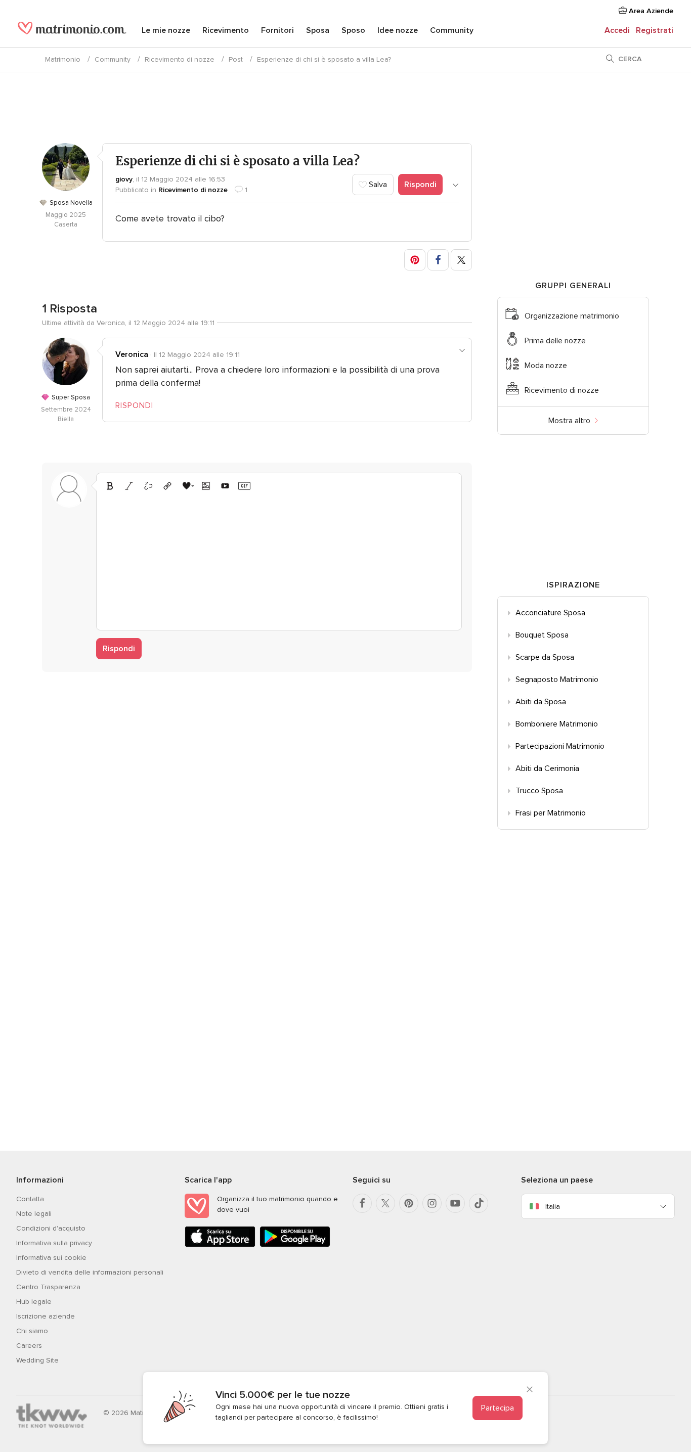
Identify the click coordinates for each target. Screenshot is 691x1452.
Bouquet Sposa (542, 635)
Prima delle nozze (555, 341)
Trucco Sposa (539, 791)
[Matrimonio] (72, 31)
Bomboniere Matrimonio (556, 724)
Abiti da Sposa (540, 702)
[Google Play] (295, 1245)
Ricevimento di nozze (179, 59)
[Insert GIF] (244, 485)
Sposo (353, 30)
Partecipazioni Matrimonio (559, 746)
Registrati (654, 30)
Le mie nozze (166, 30)
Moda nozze (546, 365)
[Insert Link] (167, 485)
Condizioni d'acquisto (50, 1228)
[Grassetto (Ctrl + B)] (109, 485)
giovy (124, 179)
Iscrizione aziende (45, 1316)
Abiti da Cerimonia (547, 768)
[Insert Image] (205, 485)
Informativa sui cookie (51, 1257)
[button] (414, 259)
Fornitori (277, 30)
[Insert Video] (225, 485)
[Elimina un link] (148, 485)
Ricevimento (225, 30)
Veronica (131, 354)
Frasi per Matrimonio (550, 813)
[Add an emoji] (186, 485)
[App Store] (220, 1245)
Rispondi (420, 184)
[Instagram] (432, 1203)
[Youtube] (455, 1203)
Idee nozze (397, 30)
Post (236, 59)
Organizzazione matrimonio (572, 316)
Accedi (617, 30)
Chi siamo (32, 1331)
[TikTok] (478, 1203)
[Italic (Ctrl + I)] (129, 485)
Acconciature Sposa (550, 613)
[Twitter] (385, 1203)
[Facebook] (362, 1203)
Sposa (317, 30)
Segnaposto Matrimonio (556, 679)
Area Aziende (650, 11)
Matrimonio (62, 59)
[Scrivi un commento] (279, 559)
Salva (377, 184)
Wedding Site (37, 1360)
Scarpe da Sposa (544, 657)
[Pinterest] (408, 1203)
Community (451, 30)
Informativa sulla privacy (54, 1243)
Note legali (34, 1213)
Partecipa (497, 1408)
